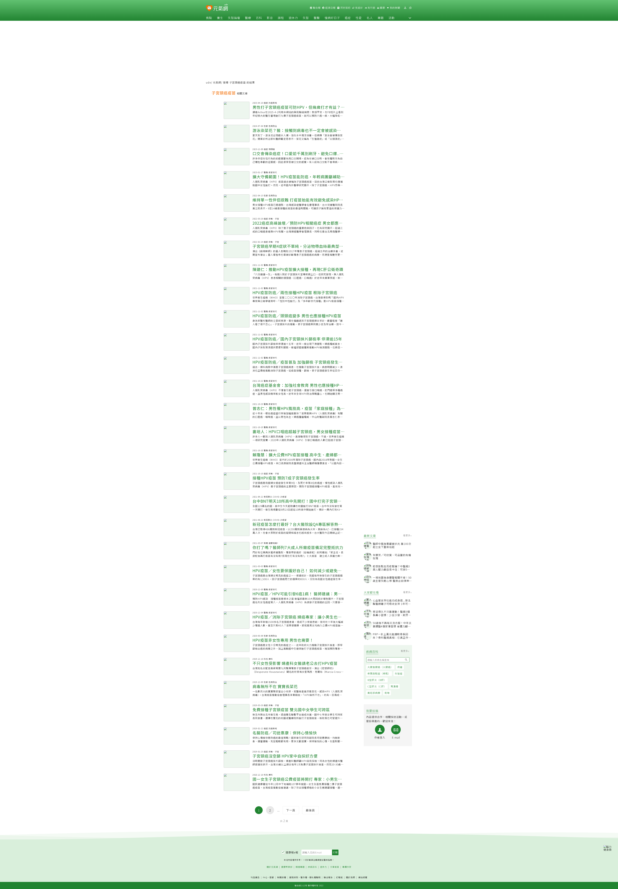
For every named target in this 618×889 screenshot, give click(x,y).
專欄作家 (346, 867)
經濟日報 (330, 7)
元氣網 (217, 82)
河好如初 (345, 7)
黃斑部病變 (373, 692)
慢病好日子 (332, 18)
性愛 (359, 18)
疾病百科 (312, 867)
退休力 (293, 18)
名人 (370, 18)
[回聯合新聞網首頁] (209, 8)
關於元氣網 (272, 867)
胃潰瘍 (394, 686)
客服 (271, 877)
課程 (281, 18)
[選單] (410, 7)
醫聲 (317, 18)
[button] (410, 17)
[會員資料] (405, 7)
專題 (381, 18)
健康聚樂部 (286, 867)
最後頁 (310, 810)
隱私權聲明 (315, 877)
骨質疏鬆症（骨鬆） (379, 673)
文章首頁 (334, 867)
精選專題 (300, 867)
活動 (392, 18)
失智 (306, 18)
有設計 (359, 7)
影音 (270, 18)
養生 (220, 18)
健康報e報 (292, 852)
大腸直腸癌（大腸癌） (380, 667)
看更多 (407, 535)
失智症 (399, 673)
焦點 (209, 18)
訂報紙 (339, 877)
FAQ (265, 877)
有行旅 (371, 7)
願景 (382, 7)
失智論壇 (234, 18)
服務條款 (293, 877)
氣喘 (387, 692)
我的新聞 (394, 7)
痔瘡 (400, 667)
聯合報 (316, 7)
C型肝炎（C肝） (376, 686)
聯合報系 (328, 877)
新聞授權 (281, 877)
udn (208, 82)
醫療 (248, 18)
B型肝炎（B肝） (376, 680)
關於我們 (350, 877)
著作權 (303, 877)
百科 (259, 18)
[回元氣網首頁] (220, 7)
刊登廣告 (255, 877)
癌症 (348, 18)
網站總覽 (362, 877)
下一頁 (290, 810)
